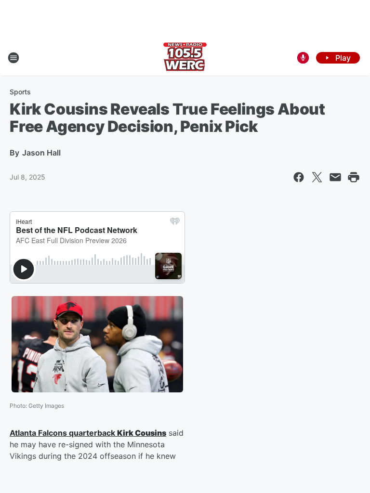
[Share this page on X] (317, 177)
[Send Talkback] (303, 58)
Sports (20, 92)
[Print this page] (353, 177)
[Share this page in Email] (335, 177)
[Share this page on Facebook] (298, 177)
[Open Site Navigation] (13, 58)
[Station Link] (185, 57)
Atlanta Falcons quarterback (63, 433)
